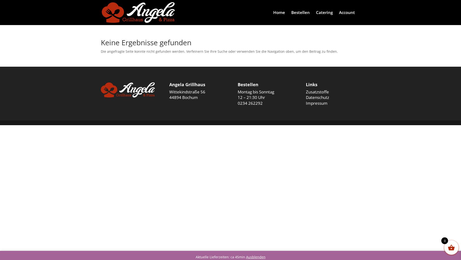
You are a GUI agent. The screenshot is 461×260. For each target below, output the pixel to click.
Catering (324, 13)
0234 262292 (250, 103)
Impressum (317, 103)
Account (347, 13)
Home (279, 13)
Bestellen (300, 13)
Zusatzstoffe (317, 92)
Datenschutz (317, 97)
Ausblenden (256, 257)
